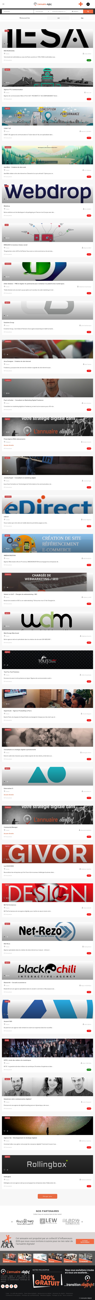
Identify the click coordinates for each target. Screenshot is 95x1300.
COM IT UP (7, 128)
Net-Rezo (7, 944)
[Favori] (4, 44)
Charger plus (47, 1196)
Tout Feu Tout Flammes (11, 672)
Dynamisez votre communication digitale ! (18, 1099)
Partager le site (57, 1295)
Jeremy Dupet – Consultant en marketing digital (20, 478)
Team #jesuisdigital (30, 1293)
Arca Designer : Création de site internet (17, 361)
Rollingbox (7, 1177)
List (58, 18)
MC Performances (10, 905)
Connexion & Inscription (13, 1295)
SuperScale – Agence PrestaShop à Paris (18, 711)
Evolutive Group (9, 322)
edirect (6, 517)
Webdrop (7, 206)
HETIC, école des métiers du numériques (17, 1060)
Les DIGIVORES (9, 866)
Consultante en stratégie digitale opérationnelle (20, 749)
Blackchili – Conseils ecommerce (15, 982)
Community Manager (11, 827)
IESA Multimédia (9, 51)
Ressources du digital (44, 1293)
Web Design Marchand (11, 633)
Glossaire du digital (59, 1293)
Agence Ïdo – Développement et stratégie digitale (20, 1138)
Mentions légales (45, 1295)
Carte (7, 1293)
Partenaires (69, 1293)
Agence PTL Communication (13, 89)
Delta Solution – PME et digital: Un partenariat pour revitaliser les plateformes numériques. (34, 284)
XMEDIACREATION (10, 555)
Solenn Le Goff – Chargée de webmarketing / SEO (20, 594)
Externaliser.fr (8, 788)
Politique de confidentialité (30, 1295)
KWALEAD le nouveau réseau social (15, 245)
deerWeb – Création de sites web (15, 167)
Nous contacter (68, 1295)
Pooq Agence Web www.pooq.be (14, 439)
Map (82, 18)
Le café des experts (16, 1293)
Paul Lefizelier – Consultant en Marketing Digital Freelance (23, 400)
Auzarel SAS (8, 1021)
